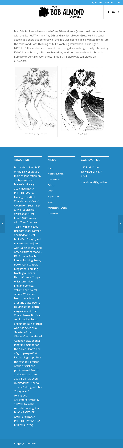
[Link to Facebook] (108, 11)
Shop (50, 190)
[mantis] (2, 224)
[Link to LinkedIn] (113, 11)
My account (97, 2)
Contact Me (53, 213)
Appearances (54, 196)
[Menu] (97, 12)
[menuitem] (97, 2)
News (50, 202)
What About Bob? (56, 173)
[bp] (120, 224)
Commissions (54, 179)
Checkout (109, 2)
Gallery (51, 185)
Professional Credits (57, 207)
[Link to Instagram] (118, 11)
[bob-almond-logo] (61, 12)
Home (50, 168)
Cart (119, 2)
